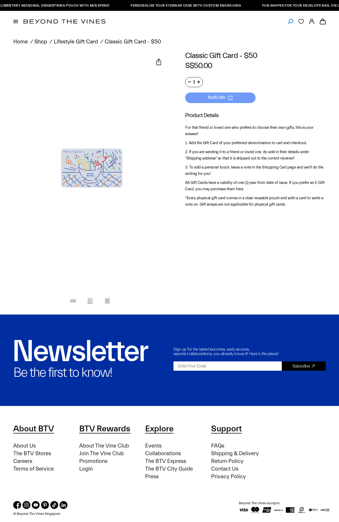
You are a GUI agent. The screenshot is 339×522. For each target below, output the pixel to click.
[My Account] (311, 21)
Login (86, 469)
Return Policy (227, 461)
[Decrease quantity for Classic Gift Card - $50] (189, 82)
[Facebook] (17, 505)
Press (152, 477)
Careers (22, 461)
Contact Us (224, 469)
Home (20, 42)
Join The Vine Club (101, 453)
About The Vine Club (104, 446)
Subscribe (301, 366)
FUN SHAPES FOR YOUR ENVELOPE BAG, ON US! (297, 5)
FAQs (217, 446)
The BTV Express (165, 461)
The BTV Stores (32, 453)
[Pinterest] (45, 505)
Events (153, 446)
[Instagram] (26, 505)
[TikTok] (54, 505)
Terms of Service (33, 469)
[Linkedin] (64, 505)
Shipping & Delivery (235, 453)
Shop (40, 42)
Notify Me (216, 97)
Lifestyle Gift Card (76, 42)
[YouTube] (36, 505)
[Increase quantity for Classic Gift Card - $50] (199, 82)
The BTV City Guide (169, 469)
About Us (24, 446)
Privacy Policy (228, 477)
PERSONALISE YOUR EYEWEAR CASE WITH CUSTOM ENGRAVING (180, 5)
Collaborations (163, 453)
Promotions (93, 461)
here (239, 189)
